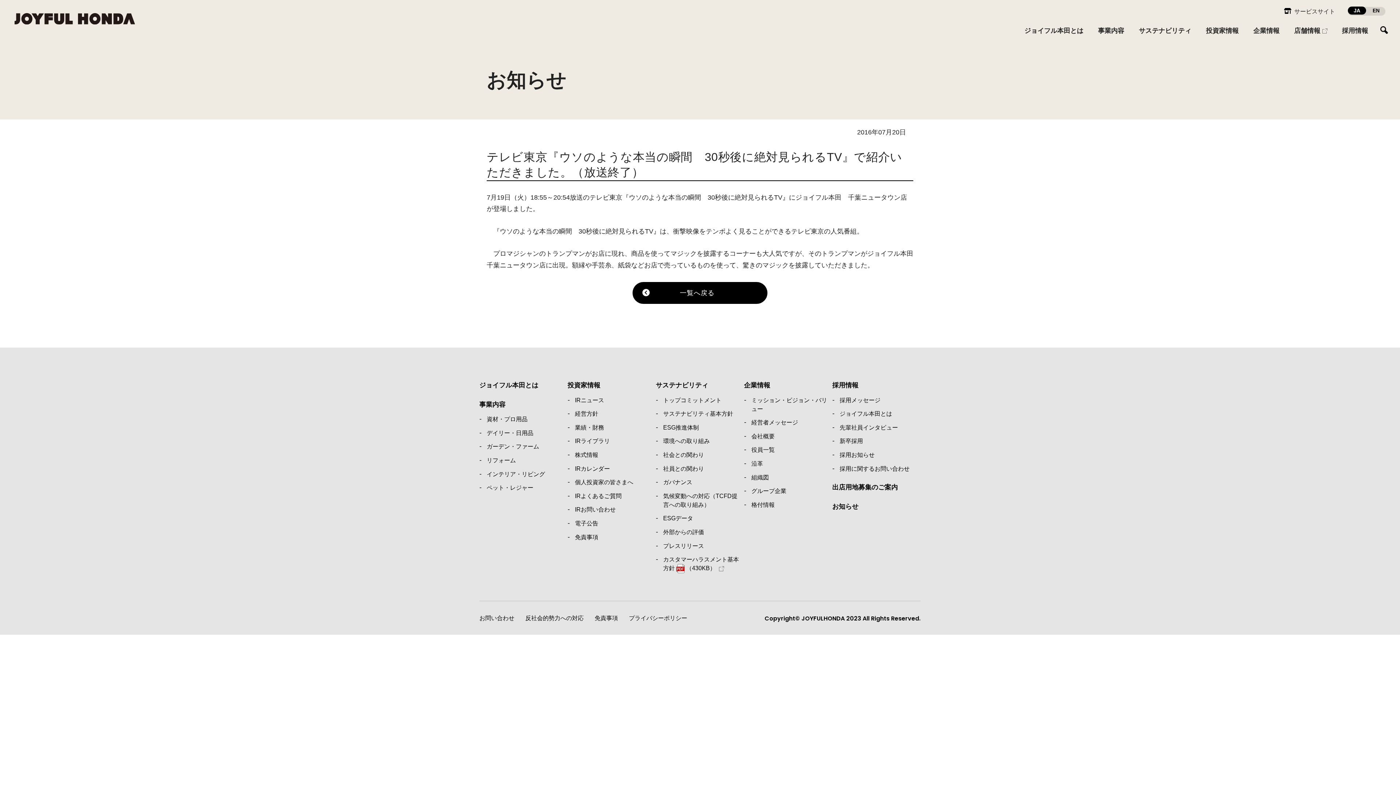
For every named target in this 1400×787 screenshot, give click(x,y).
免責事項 (606, 618)
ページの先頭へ (935, 368)
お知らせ (845, 506)
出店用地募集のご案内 (865, 487)
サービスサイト (1314, 11)
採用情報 (845, 385)
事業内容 (492, 404)
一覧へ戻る (697, 293)
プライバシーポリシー (658, 618)
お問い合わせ (496, 618)
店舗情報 (1307, 30)
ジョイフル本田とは (508, 385)
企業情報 (757, 385)
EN (1376, 10)
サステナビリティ (682, 385)
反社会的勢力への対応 (554, 618)
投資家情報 (584, 385)
